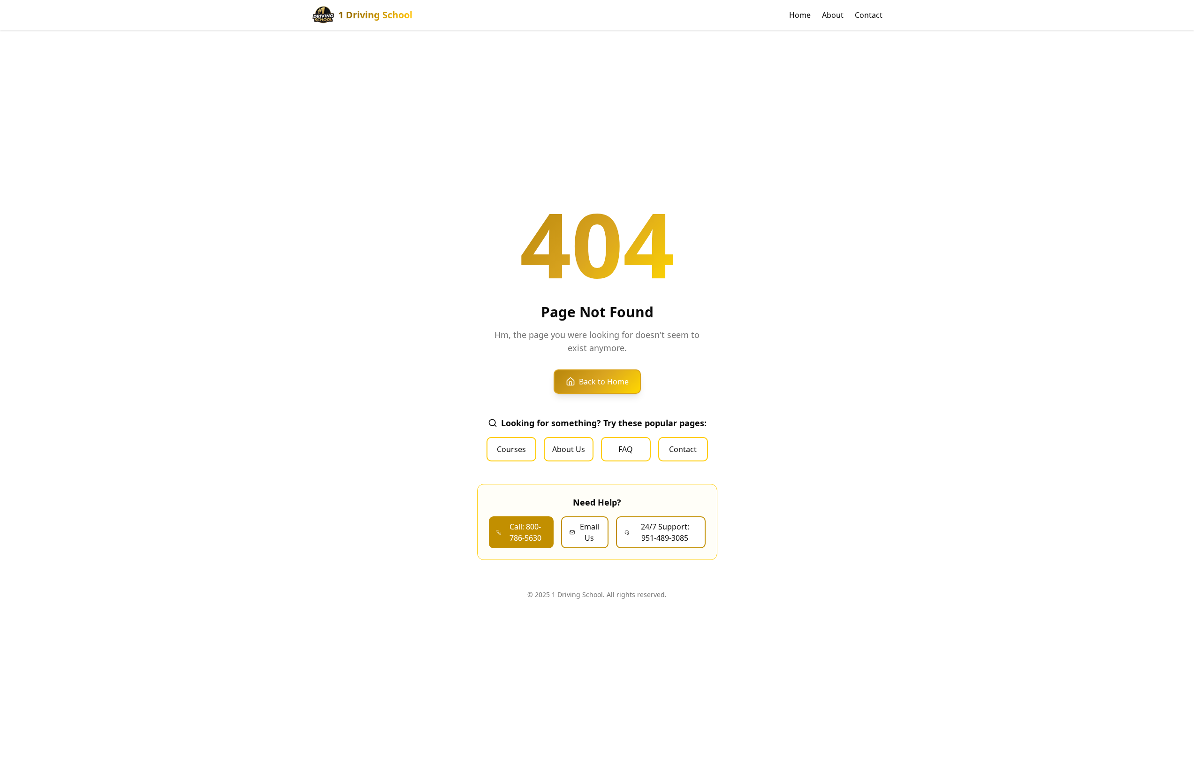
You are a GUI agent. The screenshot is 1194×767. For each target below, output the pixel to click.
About (833, 15)
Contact (868, 15)
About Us (568, 449)
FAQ (625, 449)
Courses (511, 449)
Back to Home (604, 381)
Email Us (589, 532)
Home (800, 15)
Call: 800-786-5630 (525, 532)
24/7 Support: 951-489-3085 (665, 532)
